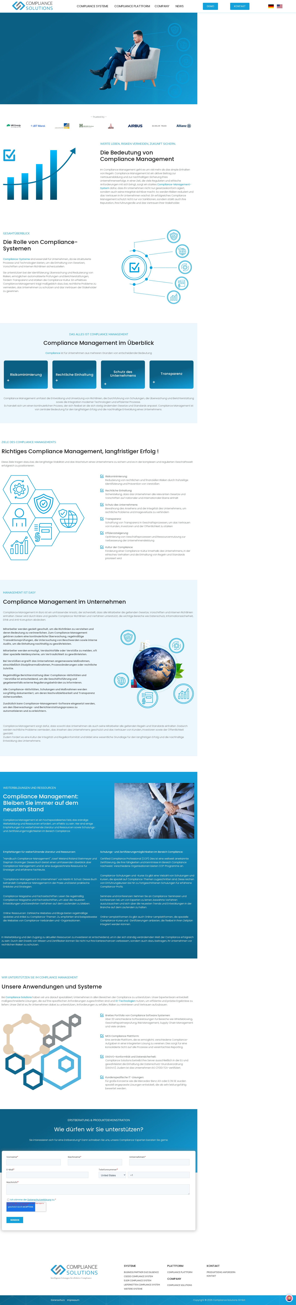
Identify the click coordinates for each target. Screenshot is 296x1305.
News (180, 6)
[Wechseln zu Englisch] (279, 6)
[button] (93, 6)
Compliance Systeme (92, 6)
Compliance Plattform (132, 6)
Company (162, 6)
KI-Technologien (125, 1001)
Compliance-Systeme (17, 259)
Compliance (52, 353)
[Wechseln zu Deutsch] (271, 6)
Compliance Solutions (19, 997)
